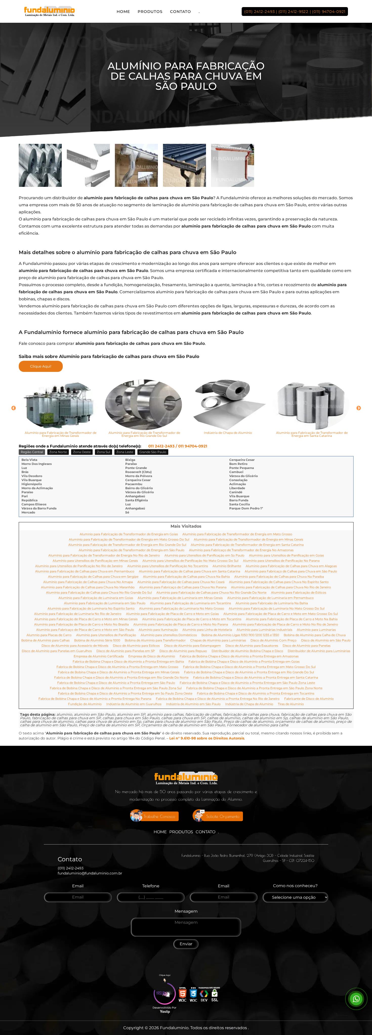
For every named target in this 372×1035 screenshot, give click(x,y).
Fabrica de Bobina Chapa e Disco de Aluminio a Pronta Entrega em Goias (244, 661)
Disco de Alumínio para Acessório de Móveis (75, 645)
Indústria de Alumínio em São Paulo (193, 704)
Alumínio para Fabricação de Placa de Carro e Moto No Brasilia (81, 624)
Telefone (150, 886)
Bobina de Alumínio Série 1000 (97, 640)
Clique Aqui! (40, 366)
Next (358, 408)
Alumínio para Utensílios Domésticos (169, 635)
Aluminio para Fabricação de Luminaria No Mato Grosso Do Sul (276, 608)
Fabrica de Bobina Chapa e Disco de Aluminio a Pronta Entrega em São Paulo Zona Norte (254, 688)
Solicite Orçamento (222, 816)
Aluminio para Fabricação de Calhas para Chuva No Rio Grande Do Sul (99, 592)
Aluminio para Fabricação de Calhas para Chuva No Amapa (88, 582)
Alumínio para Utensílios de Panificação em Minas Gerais (95, 560)
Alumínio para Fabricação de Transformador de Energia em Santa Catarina (247, 545)
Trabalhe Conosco (159, 816)
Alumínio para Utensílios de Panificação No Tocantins (167, 566)
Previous (13, 408)
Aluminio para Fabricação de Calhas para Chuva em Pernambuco (84, 571)
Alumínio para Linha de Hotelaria (207, 630)
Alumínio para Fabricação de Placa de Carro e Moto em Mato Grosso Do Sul (280, 614)
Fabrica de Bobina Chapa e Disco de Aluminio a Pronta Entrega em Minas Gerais (118, 672)
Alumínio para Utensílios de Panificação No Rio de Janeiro (79, 566)
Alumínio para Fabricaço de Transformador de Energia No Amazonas (241, 550)
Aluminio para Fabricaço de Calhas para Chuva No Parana (182, 587)
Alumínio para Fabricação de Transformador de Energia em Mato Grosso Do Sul (129, 539)
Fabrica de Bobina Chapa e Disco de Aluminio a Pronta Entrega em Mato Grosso (117, 667)
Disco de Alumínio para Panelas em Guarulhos (57, 651)
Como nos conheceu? (295, 885)
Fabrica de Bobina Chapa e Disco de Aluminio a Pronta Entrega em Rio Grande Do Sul (249, 672)
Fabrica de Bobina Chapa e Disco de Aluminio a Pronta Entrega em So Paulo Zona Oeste (125, 693)
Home (123, 11)
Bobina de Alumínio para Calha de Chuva (315, 635)
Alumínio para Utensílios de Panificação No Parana (281, 560)
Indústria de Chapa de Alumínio (249, 704)
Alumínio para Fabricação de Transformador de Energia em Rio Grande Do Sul (127, 545)
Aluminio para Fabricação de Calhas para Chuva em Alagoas (291, 566)
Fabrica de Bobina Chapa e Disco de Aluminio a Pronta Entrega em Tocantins (255, 693)
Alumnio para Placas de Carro (49, 635)
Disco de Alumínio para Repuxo (183, 651)
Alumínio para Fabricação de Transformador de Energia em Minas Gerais (248, 539)
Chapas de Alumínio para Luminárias (218, 640)
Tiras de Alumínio (291, 704)
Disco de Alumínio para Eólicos (136, 645)
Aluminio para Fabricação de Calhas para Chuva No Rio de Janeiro (281, 587)
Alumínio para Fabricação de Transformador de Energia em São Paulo (131, 550)
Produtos (150, 11)
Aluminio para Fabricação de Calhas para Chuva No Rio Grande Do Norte (211, 592)
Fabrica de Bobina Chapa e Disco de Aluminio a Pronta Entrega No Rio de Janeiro (218, 699)
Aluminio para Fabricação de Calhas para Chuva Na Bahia (186, 576)
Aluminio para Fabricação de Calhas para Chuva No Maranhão (88, 587)
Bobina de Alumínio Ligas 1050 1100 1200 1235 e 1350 (240, 635)
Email (78, 886)
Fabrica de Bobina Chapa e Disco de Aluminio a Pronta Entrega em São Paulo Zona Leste (247, 683)
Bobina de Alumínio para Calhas (45, 640)
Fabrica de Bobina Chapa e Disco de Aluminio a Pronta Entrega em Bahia (128, 661)
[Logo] (186, 779)
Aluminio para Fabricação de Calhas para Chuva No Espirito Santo (279, 582)
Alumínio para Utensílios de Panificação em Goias (286, 555)
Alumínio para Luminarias (316, 630)
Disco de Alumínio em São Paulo (326, 640)
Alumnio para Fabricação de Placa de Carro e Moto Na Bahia (292, 619)
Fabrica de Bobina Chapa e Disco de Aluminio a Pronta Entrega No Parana (94, 699)
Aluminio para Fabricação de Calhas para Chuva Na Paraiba (279, 576)
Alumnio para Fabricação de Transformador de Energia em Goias (129, 534)
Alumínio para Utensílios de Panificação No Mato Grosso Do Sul (190, 560)
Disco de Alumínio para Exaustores (251, 645)
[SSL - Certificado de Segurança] (214, 995)
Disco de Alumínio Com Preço (274, 640)
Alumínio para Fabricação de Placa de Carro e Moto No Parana (180, 624)
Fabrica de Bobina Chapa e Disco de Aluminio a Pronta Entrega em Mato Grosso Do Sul (249, 667)
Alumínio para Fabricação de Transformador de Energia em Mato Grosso (237, 534)
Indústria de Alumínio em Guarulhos (133, 704)
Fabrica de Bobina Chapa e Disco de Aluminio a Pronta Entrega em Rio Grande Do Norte (121, 677)
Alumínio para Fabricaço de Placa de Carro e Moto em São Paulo (85, 630)
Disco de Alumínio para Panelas (306, 645)
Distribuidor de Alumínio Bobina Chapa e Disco (247, 651)
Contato (180, 11)
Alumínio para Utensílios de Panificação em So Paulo (204, 555)
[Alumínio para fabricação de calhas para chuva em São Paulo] (40, 165)
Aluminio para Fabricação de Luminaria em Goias (95, 598)
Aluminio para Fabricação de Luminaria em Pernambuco (270, 598)
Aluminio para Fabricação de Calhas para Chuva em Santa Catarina (189, 571)
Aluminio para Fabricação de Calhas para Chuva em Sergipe (93, 576)
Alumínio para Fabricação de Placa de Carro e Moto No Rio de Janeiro (285, 624)
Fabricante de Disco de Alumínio (309, 699)
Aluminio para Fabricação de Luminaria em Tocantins (190, 603)
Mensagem (186, 911)
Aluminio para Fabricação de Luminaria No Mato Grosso (181, 608)
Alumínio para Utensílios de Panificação (106, 635)
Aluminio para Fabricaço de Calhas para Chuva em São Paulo (291, 571)
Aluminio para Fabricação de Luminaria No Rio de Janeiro (77, 614)
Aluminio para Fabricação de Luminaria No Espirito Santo (91, 608)
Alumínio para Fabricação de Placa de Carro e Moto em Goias (172, 614)
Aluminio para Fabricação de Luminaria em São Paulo (105, 603)
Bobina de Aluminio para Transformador (155, 640)
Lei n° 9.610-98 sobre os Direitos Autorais (206, 738)
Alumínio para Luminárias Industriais (264, 630)
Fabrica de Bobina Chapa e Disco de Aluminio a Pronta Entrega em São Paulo (116, 683)
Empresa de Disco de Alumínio (151, 656)
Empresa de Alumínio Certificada (99, 656)
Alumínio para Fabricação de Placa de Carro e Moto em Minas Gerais (86, 619)
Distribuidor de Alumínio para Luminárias (319, 651)
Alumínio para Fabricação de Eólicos (298, 592)
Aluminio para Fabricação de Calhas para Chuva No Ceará (180, 582)
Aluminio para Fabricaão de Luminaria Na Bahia (272, 603)
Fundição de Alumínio (85, 704)
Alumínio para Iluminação (158, 630)
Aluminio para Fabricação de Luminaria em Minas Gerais (180, 598)
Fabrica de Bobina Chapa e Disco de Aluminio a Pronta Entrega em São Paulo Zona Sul (116, 688)
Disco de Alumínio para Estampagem (192, 645)
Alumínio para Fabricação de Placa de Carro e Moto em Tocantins (191, 619)
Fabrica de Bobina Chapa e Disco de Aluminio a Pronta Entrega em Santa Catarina (255, 677)
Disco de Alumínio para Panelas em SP (125, 651)
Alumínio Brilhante (227, 566)
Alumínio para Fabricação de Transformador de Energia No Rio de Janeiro (104, 555)
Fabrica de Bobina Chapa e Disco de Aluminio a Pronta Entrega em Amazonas (239, 656)
